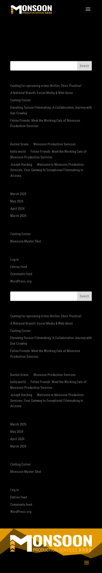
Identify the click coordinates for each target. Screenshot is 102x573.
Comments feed (21, 274)
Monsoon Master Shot (25, 241)
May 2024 (16, 201)
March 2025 (18, 194)
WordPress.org (20, 281)
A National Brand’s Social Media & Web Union (41, 93)
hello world (18, 151)
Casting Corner (20, 100)
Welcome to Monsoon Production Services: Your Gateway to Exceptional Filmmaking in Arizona (47, 170)
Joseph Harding (21, 164)
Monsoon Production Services (54, 144)
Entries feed (18, 267)
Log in (14, 259)
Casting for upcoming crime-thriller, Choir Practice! (46, 86)
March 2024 (18, 216)
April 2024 (17, 208)
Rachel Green (19, 144)
